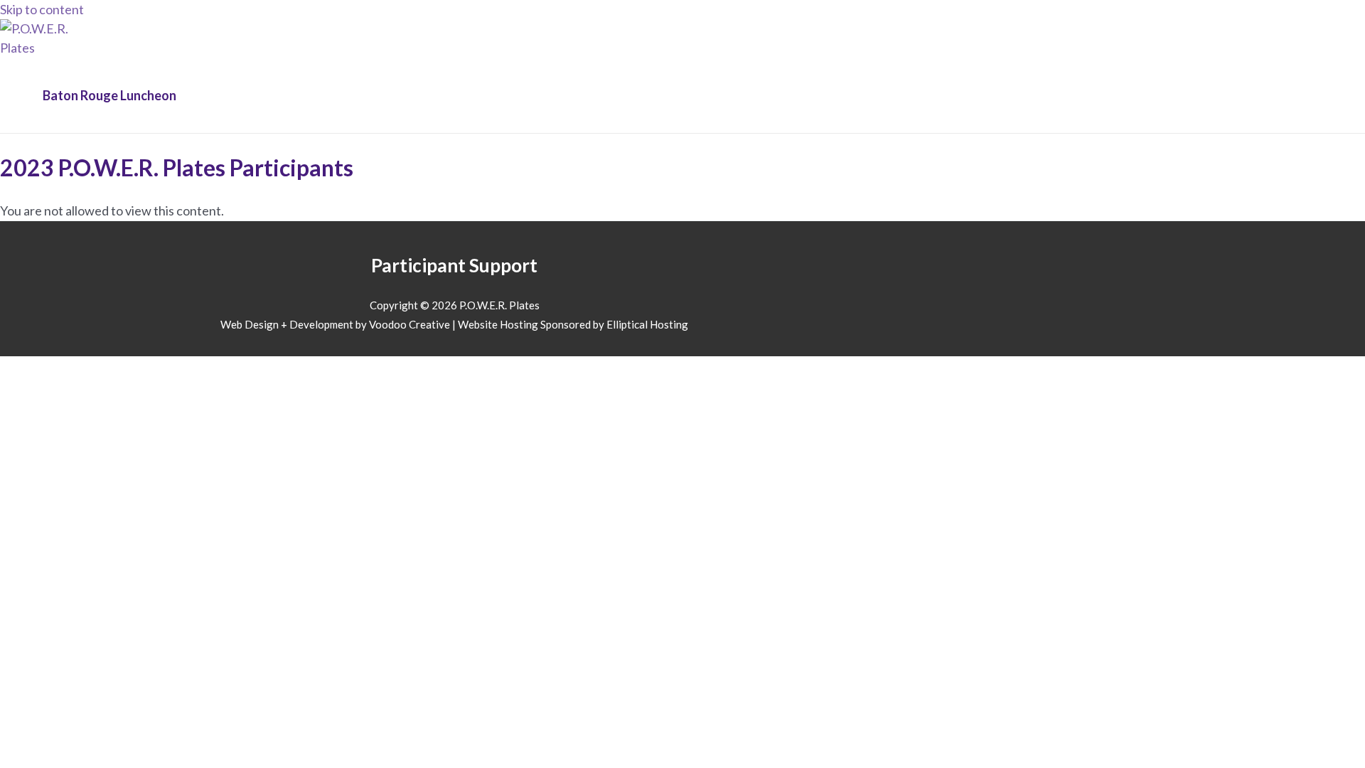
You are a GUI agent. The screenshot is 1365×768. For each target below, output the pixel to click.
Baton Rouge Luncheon (109, 95)
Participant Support (454, 265)
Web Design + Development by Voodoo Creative (335, 324)
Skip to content (42, 9)
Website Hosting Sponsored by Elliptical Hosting (573, 324)
